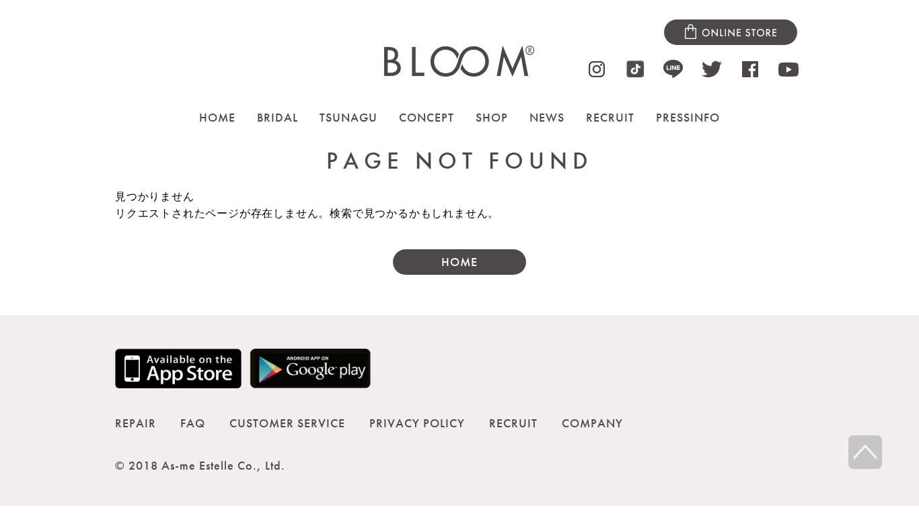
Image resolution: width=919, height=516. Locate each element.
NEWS (546, 117)
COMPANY (592, 423)
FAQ (192, 423)
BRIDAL (277, 117)
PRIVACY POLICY (417, 423)
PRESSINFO (688, 117)
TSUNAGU (348, 117)
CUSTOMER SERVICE (287, 423)
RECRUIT (610, 117)
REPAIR (135, 423)
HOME (217, 117)
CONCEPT (426, 117)
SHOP (492, 117)
